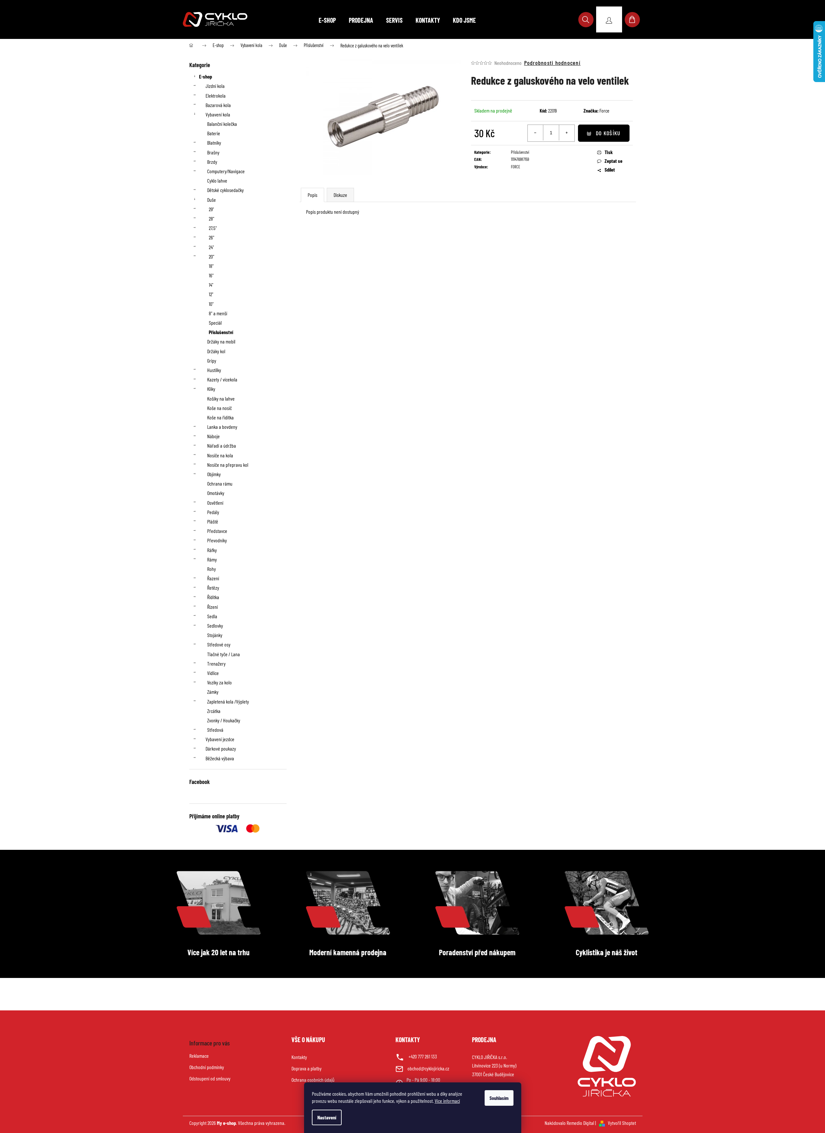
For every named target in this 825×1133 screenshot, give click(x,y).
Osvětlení (215, 503)
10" (211, 304)
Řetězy (213, 588)
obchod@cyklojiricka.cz (428, 1068)
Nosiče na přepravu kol (227, 465)
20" (211, 256)
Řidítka (213, 597)
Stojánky (214, 635)
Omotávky (215, 493)
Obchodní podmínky (206, 1067)
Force (604, 110)
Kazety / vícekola (222, 379)
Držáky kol (216, 351)
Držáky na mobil (221, 341)
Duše (211, 200)
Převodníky (217, 540)
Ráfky (212, 550)
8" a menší (218, 313)
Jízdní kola (215, 86)
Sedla (212, 616)
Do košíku (608, 133)
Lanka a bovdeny (222, 427)
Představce (217, 531)
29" (211, 209)
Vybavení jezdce (220, 739)
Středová (215, 730)
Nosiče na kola (220, 455)
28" (211, 218)
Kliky (211, 389)
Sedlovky (215, 625)
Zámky (212, 692)
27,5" (213, 228)
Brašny (213, 152)
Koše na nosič (219, 408)
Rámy (212, 559)
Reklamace (199, 1056)
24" (211, 247)
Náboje (213, 436)
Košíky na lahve (221, 398)
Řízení (212, 607)
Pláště (212, 521)
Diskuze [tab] (340, 195)
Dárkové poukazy (221, 748)
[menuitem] (327, 20)
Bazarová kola (218, 105)
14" (211, 285)
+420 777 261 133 (422, 1056)
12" (211, 294)
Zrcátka (213, 711)
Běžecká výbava (220, 758)
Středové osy (218, 644)
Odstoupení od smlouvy (209, 1078)
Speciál (215, 322)
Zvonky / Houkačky (223, 720)
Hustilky (214, 370)
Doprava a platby (306, 1068)
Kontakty (299, 1057)
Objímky (214, 474)
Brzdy (212, 162)
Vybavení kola (218, 114)
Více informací (447, 1101)
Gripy (211, 360)
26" (211, 237)
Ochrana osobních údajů (313, 1080)
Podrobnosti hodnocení (552, 62)
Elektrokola (216, 95)
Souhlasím (499, 1098)
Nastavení (326, 1117)
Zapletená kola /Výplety (228, 701)
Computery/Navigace (226, 171)
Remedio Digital (580, 1123)
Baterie (213, 133)
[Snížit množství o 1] (535, 132)
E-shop (205, 76)
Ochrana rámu (219, 483)
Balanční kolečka (222, 124)
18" (211, 266)
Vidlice (213, 673)
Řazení (213, 578)
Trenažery (216, 663)
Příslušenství (221, 332)
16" (211, 275)
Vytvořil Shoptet (622, 1123)
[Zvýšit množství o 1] (566, 132)
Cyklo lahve (217, 180)
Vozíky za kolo (219, 682)
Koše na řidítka (220, 417)
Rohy (211, 569)
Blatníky (214, 142)
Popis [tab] (312, 195)
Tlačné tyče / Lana (223, 654)
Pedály (213, 512)
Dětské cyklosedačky (225, 190)
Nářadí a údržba (221, 445)
